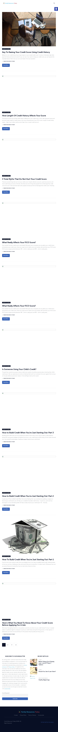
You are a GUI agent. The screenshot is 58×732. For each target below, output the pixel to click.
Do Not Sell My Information (47, 722)
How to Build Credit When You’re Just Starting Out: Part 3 (28, 432)
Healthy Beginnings (44, 680)
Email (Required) (5, 693)
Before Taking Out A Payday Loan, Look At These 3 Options (46, 663)
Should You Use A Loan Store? (47, 671)
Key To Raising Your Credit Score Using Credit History (26, 52)
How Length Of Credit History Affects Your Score (24, 115)
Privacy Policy (12, 667)
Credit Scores (6, 48)
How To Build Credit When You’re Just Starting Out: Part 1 (28, 559)
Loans (40, 659)
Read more (6, 65)
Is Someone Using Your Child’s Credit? (19, 369)
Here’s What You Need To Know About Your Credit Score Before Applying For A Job (27, 624)
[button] (56, 9)
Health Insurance (43, 678)
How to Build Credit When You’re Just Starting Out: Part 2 (28, 496)
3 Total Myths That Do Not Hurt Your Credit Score (24, 179)
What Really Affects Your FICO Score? (19, 242)
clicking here (7, 688)
